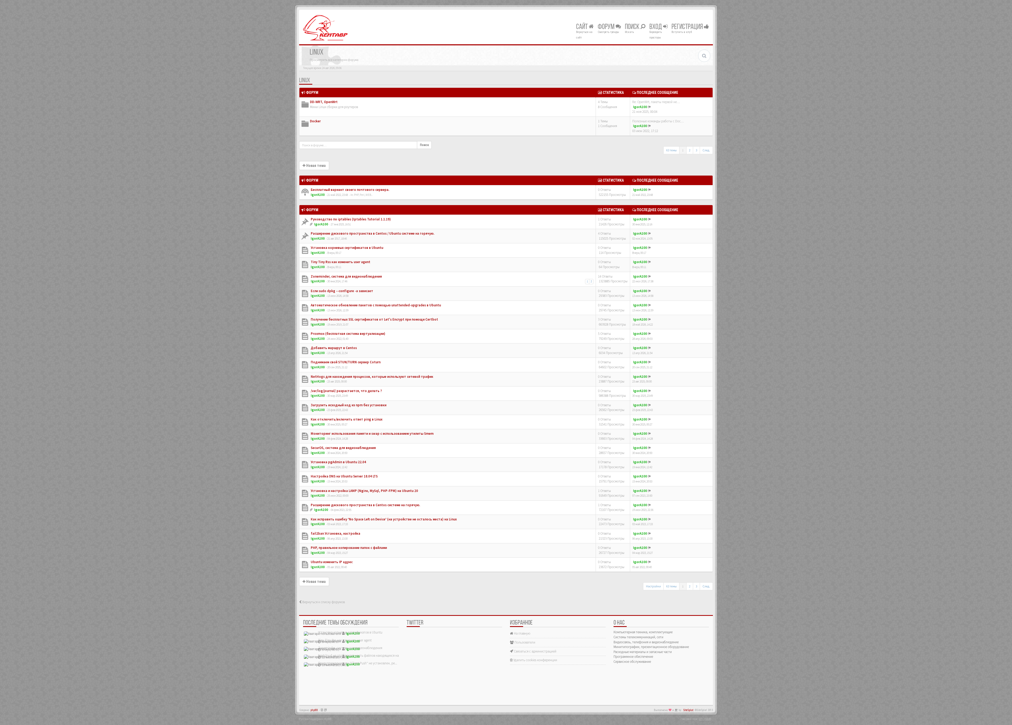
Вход (656, 27)
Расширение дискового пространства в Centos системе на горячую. (365, 505)
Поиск (632, 27)
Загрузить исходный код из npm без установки (348, 405)
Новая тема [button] (315, 165)
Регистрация (688, 27)
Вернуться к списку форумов (323, 602)
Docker (315, 121)
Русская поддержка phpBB (315, 719)
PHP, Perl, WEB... (363, 195)
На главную (521, 633)
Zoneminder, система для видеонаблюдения (346, 276)
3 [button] (696, 150)
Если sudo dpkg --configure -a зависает (341, 291)
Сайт (582, 27)
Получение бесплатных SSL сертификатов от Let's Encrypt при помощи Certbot (374, 319)
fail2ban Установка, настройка (335, 533)
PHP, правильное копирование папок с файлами (348, 547)
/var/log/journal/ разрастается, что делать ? (346, 391)
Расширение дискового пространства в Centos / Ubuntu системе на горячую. (372, 233)
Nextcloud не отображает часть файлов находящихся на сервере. (365, 655)
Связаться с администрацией (534, 651)
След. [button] (706, 150)
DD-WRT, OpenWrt (324, 102)
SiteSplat (688, 710)
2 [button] (689, 150)
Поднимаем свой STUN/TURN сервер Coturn (345, 362)
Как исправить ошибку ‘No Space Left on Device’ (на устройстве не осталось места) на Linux (383, 519)
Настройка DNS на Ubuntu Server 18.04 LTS (344, 476)
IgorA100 (640, 107)
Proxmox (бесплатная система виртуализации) (347, 333)
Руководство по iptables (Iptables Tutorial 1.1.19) (350, 219)
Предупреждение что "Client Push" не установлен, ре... (357, 663)
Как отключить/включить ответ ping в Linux (346, 419)
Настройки (653, 586)
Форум (607, 27)
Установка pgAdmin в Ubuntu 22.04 (338, 462)
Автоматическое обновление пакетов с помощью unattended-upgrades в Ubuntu (375, 305)
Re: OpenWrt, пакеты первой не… (656, 102)
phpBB (314, 710)
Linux (304, 81)
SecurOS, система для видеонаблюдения (343, 448)
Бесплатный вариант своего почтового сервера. (349, 189)
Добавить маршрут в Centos (333, 348)
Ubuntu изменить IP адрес (331, 562)
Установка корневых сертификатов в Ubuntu (346, 247)
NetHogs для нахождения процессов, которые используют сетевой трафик (371, 376)
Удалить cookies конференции (535, 660)
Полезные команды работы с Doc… (658, 121)
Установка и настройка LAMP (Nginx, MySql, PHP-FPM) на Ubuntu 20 (364, 491)
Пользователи (524, 642)
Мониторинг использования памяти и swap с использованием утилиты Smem (372, 433)
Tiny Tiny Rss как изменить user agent (340, 262)
